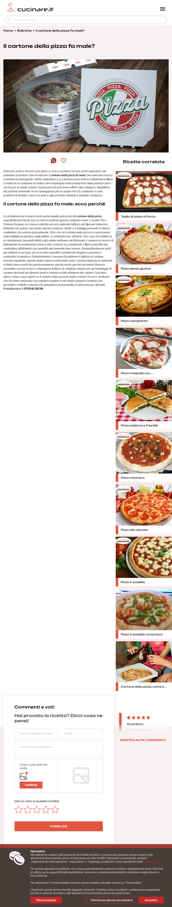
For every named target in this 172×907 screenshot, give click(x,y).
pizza (44, 171)
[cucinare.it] (65, 7)
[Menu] (162, 9)
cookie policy (151, 861)
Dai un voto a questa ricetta (36, 801)
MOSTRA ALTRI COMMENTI (143, 740)
